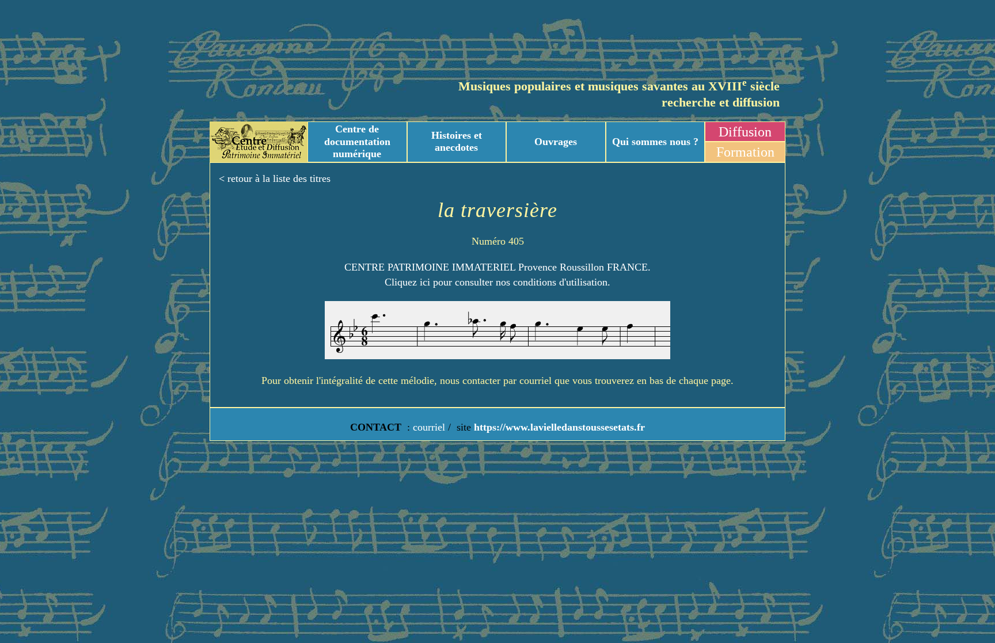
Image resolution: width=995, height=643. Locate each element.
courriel (429, 427)
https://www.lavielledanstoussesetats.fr (558, 427)
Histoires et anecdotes (456, 142)
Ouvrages (555, 141)
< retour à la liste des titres (275, 178)
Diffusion (745, 131)
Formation (745, 151)
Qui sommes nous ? (655, 141)
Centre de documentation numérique (357, 141)
